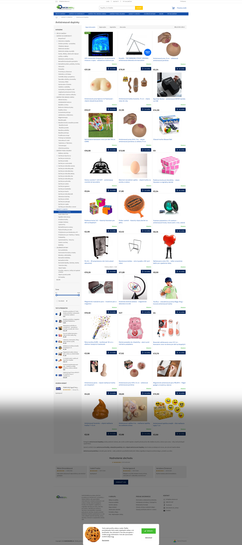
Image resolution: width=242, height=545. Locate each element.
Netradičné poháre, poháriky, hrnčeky (69, 64)
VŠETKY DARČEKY (61, 33)
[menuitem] (60, 13)
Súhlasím (150, 531)
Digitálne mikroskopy (64, 217)
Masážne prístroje (63, 133)
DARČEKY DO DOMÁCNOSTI (64, 36)
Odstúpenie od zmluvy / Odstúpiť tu (146, 502)
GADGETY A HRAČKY (62, 209)
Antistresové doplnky (64, 212)
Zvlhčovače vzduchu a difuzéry (67, 95)
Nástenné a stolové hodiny (66, 59)
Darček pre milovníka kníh (65, 194)
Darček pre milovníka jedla (65, 169)
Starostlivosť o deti (64, 140)
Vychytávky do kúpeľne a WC (66, 89)
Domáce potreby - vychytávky (66, 44)
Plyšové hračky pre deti (65, 230)
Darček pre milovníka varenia (66, 166)
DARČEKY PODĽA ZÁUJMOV (63, 151)
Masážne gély (62, 120)
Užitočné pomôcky (63, 148)
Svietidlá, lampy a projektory (66, 77)
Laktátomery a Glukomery (65, 115)
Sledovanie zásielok (114, 510)
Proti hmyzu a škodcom (65, 72)
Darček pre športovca (64, 156)
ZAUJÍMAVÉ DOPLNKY (62, 248)
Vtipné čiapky (62, 268)
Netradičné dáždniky (64, 258)
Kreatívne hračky (63, 220)
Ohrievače (61, 67)
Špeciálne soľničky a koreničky (67, 79)
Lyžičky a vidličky (63, 56)
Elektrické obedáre (63, 49)
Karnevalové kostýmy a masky (67, 253)
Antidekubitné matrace (64, 102)
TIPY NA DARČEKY (127, 1)
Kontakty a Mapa (113, 512)
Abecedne (123, 27)
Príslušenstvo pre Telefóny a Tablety (68, 235)
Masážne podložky (63, 130)
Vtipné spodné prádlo (64, 275)
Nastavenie (105, 540)
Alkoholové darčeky (64, 197)
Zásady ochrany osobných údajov (145, 507)
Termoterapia (62, 146)
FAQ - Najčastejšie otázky (116, 514)
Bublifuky (61, 245)
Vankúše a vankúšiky (64, 87)
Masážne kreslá (63, 125)
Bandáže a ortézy (63, 105)
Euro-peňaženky (63, 250)
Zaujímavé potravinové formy (66, 92)
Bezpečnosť (61, 38)
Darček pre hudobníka (64, 189)
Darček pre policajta (64, 202)
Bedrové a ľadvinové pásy (65, 107)
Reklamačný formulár (142, 505)
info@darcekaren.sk (172, 499)
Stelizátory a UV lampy (64, 74)
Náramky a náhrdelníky (64, 255)
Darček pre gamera (63, 186)
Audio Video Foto (63, 214)
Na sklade (63, 301)
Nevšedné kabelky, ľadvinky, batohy (68, 263)
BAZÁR (58, 280)
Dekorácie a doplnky (64, 41)
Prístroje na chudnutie (64, 138)
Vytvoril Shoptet (182, 541)
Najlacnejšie (102, 27)
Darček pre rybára (63, 184)
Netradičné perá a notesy (65, 227)
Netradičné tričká (63, 260)
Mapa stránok (112, 507)
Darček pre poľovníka (64, 181)
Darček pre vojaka (63, 204)
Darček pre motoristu (64, 158)
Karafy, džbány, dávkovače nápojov (68, 54)
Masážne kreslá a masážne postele (68, 123)
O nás (107, 1)
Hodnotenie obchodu (121, 457)
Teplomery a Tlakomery (65, 143)
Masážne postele (64, 128)
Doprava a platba (113, 502)
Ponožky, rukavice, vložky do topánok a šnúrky (69, 271)
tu (109, 535)
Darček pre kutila (63, 161)
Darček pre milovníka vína (65, 176)
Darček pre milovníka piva (65, 179)
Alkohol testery (62, 100)
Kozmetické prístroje (64, 112)
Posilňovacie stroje (63, 135)
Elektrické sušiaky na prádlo (66, 51)
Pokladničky (61, 237)
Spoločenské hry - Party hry (66, 240)
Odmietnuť (148, 538)
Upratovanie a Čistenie (64, 84)
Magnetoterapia (63, 118)
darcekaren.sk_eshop (172, 508)
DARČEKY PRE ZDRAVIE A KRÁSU (65, 97)
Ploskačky (61, 69)
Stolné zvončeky (63, 242)
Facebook (169, 505)
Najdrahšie (113, 27)
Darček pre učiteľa (63, 199)
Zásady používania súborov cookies (146, 510)
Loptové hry (61, 225)
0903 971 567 (169, 502)
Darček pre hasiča (63, 191)
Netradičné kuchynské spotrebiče (68, 61)
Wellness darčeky (63, 153)
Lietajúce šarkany (63, 222)
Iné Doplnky (61, 277)
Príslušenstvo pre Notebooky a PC (68, 232)
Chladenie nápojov (63, 46)
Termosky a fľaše (63, 82)
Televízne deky (62, 265)
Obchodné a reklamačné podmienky (146, 500)
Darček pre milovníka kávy (65, 171)
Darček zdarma (113, 505)
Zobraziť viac (121, 482)
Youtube (168, 511)
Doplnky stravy (62, 110)
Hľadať (139, 8)
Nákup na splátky (113, 500)
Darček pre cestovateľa (65, 163)
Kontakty (116, 1)
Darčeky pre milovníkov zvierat (67, 207)
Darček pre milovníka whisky (66, 174)
